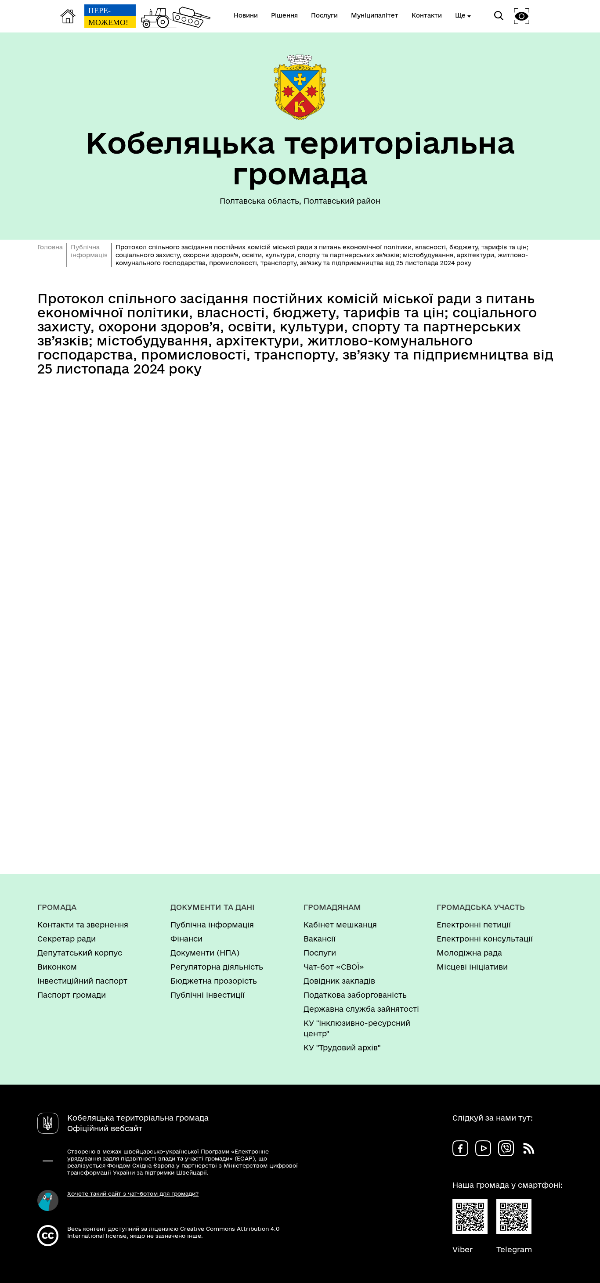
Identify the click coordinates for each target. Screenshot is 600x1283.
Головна (50, 247)
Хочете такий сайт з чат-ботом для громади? (133, 1193)
